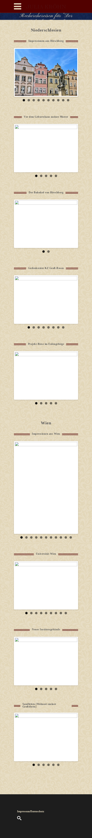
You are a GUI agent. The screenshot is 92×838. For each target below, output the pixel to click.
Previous (21, 72)
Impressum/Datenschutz (30, 811)
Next (71, 72)
